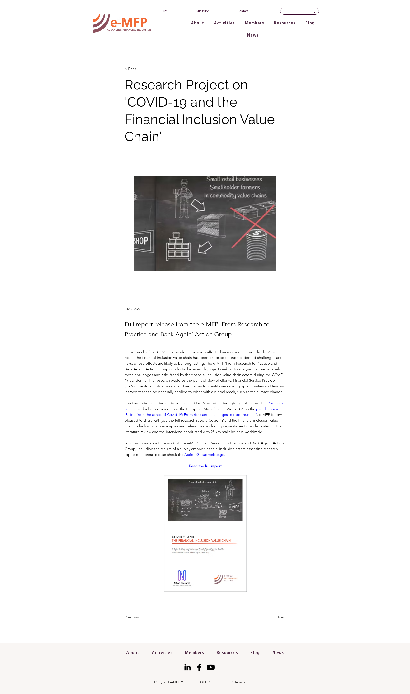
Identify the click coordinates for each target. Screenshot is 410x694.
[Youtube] (210, 667)
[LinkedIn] (187, 667)
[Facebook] (199, 667)
